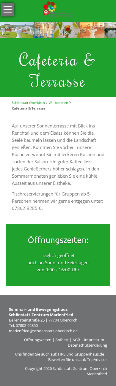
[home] (58, 9)
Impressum (94, 339)
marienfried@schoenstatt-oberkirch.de (43, 330)
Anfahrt (62, 339)
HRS (61, 354)
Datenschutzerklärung (87, 345)
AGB (76, 339)
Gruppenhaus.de (89, 354)
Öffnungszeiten (37, 339)
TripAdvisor (97, 359)
